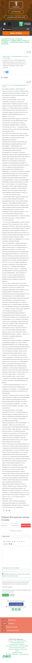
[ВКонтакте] (12, 609)
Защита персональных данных (17, 647)
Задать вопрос (16, 33)
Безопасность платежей (12, 646)
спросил (4, 56)
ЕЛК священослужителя (20, 641)
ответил (4, 85)
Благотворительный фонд (17, 642)
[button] (4, 541)
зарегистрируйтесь (9, 592)
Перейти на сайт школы (16, 531)
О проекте (10, 641)
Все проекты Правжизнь (12, 654)
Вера (9, 58)
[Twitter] (16, 609)
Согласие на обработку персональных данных (17, 650)
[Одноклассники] (19, 609)
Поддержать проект (17, 652)
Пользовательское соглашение (17, 644)
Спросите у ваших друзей (16, 604)
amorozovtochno (17, 56)
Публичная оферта (24, 646)
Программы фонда (24, 654)
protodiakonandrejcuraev (19, 85)
